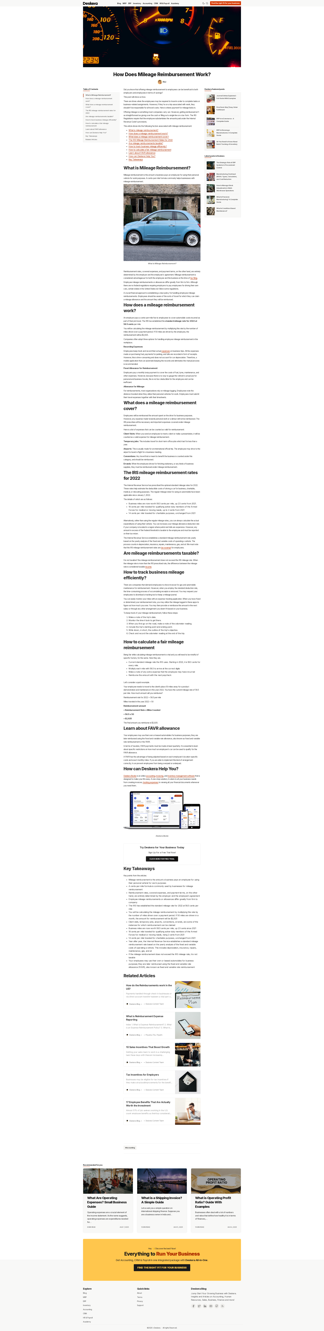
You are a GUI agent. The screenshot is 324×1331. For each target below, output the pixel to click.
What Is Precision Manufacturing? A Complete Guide (227, 199)
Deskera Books (130, 776)
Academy (175, 3)
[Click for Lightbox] (162, 222)
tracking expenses (150, 782)
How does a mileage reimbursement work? (99, 100)
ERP (129, 3)
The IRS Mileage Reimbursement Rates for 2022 (151, 140)
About (139, 1293)
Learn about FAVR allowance (96, 129)
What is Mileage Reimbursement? (98, 95)
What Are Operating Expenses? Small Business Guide (107, 1202)
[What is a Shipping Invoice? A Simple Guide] (162, 1181)
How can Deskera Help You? (96, 133)
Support (140, 1305)
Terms (139, 1297)
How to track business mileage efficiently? (101, 120)
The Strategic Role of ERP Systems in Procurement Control (226, 165)
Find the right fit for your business (225, 3)
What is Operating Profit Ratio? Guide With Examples (213, 1202)
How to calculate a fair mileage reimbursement (97, 124)
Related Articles (91, 139)
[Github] (216, 1306)
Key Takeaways (91, 136)
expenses (165, 351)
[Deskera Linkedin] (205, 1306)
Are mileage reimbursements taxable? (99, 116)
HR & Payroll (164, 3)
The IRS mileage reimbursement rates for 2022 (101, 112)
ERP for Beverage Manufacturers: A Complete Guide (226, 132)
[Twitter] (199, 1306)
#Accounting (130, 1148)
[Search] (207, 3)
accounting (150, 776)
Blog (119, 3)
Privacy (140, 1301)
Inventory (137, 3)
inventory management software (181, 776)
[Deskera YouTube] (210, 1306)
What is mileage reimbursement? (143, 130)
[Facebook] (193, 1306)
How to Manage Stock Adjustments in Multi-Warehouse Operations (225, 188)
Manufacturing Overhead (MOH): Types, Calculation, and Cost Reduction (226, 176)
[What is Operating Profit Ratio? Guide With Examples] (216, 1181)
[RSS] (222, 1306)
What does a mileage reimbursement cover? (99, 106)
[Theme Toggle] (203, 3)
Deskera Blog (198, 1288)
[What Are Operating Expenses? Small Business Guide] (108, 1181)
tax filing (193, 278)
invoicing (159, 776)
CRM (156, 3)
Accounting (147, 3)
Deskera (157, 1328)
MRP (124, 3)
